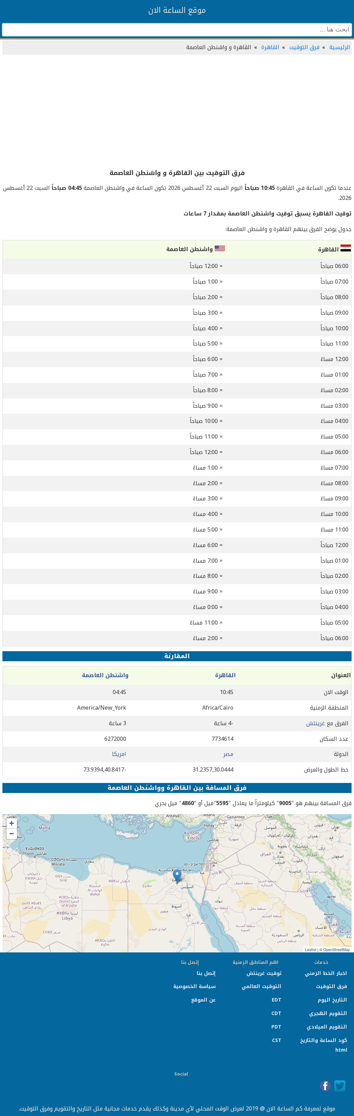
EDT (276, 1000)
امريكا (119, 754)
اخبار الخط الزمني (326, 973)
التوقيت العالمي (261, 986)
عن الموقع (203, 1000)
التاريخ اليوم (332, 1000)
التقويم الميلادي (327, 1027)
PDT (276, 1027)
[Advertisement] (177, 112)
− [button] (11, 833)
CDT (276, 1013)
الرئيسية (339, 47)
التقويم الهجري (328, 1013)
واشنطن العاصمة (105, 675)
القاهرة (270, 47)
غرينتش (315, 723)
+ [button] (11, 823)
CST (276, 1040)
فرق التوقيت (304, 47)
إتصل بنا (206, 973)
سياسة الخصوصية (194, 986)
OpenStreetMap (336, 949)
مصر (228, 754)
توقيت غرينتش (263, 973)
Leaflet (310, 949)
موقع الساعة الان (177, 10)
